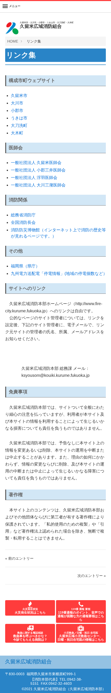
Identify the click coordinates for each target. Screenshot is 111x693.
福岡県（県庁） (25, 266)
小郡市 (17, 110)
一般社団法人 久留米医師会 (36, 162)
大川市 (17, 103)
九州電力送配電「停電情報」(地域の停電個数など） (59, 273)
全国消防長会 (23, 222)
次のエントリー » (91, 576)
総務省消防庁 (23, 215)
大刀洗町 (19, 125)
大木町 (17, 133)
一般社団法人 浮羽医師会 (34, 177)
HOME (12, 41)
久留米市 (19, 95)
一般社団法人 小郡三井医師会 (38, 170)
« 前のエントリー (19, 558)
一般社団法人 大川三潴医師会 (38, 185)
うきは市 (19, 118)
